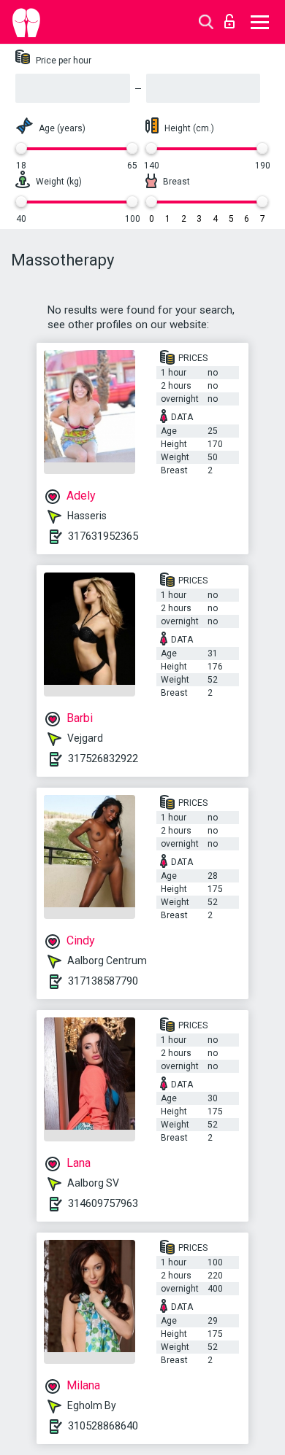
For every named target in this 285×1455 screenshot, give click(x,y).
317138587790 (103, 981)
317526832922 (103, 758)
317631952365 (103, 536)
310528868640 (103, 1425)
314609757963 (103, 1203)
